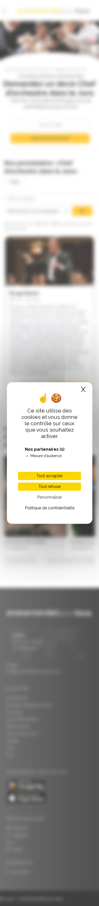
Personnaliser (49, 497)
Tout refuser (49, 486)
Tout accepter (49, 475)
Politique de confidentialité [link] (49, 507)
